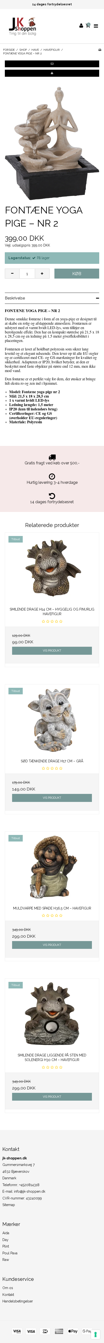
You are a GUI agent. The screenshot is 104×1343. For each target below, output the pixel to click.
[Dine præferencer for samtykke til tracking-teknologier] (95, 1334)
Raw (5, 1260)
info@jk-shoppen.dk (29, 1191)
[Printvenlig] (100, 49)
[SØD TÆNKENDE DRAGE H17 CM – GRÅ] (52, 720)
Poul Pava (9, 1253)
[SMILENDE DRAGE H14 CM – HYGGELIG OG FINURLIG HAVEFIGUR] (52, 568)
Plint (5, 1246)
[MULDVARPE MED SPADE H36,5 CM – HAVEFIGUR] (52, 867)
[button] (52, 63)
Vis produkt (52, 650)
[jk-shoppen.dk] (22, 26)
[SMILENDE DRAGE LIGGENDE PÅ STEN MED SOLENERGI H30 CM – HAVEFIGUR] (52, 1014)
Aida (5, 1233)
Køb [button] (76, 273)
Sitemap (8, 1205)
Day (5, 1240)
